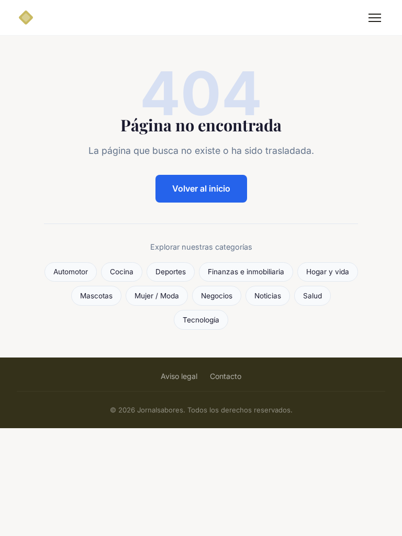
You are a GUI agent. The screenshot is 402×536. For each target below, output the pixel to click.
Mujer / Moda (157, 296)
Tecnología (201, 320)
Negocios (216, 296)
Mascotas (96, 296)
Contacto (225, 376)
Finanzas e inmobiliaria (246, 271)
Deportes (170, 271)
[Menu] (374, 17)
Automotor (70, 271)
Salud (312, 296)
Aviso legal (179, 376)
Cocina (121, 271)
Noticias (267, 296)
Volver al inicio (201, 188)
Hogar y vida (327, 271)
